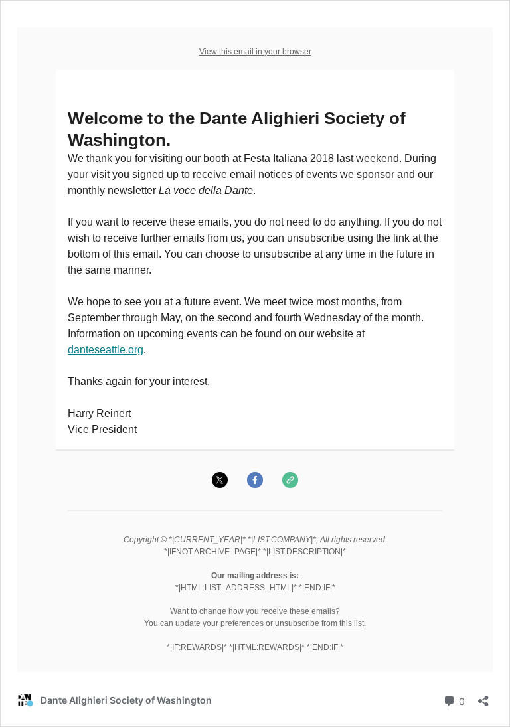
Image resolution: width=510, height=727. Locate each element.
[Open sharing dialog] (483, 697)
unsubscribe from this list (319, 623)
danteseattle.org (105, 349)
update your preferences (219, 623)
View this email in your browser (255, 51)
